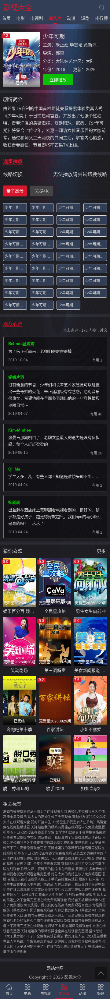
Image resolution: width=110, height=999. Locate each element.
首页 (6, 18)
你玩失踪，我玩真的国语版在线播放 (48, 869)
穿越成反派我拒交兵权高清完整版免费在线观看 (66, 889)
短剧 (85, 18)
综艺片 (55, 18)
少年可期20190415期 (43, 220)
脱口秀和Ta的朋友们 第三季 (19, 788)
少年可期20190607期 (96, 281)
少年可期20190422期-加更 (16, 232)
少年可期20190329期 (16, 208)
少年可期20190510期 (96, 244)
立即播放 (58, 79)
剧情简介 (13, 99)
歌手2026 (55, 788)
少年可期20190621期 (96, 293)
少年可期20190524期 (43, 269)
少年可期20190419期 (69, 220)
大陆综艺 (64, 61)
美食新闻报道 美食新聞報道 (90, 670)
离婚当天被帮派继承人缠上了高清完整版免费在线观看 (64, 915)
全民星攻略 (55, 611)
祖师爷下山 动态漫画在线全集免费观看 (43, 853)
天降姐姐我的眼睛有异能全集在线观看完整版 (54, 931)
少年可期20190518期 (96, 256)
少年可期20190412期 (96, 208)
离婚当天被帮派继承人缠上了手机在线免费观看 (42, 879)
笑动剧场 (19, 670)
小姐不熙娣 (90, 729)
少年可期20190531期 (16, 281)
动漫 (71, 18)
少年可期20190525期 (69, 269)
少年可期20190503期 (16, 244)
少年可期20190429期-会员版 (69, 232)
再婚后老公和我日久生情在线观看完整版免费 (36, 921)
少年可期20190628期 (43, 305)
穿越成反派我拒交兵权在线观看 (77, 941)
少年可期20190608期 (16, 293)
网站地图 (55, 968)
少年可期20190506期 (69, 244)
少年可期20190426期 (43, 232)
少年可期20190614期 (43, 293)
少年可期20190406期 (69, 208)
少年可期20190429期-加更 (96, 232)
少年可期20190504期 (43, 244)
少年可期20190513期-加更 (43, 256)
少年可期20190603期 (69, 281)
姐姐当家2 (91, 788)
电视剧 (36, 18)
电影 (20, 18)
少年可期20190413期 (16, 220)
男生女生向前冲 (91, 611)
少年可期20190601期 (43, 281)
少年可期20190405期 (43, 208)
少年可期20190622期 (16, 305)
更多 (101, 551)
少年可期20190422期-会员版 (96, 220)
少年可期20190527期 (96, 269)
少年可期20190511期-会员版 (16, 256)
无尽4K (42, 191)
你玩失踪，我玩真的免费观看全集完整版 (64, 858)
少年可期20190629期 (69, 305)
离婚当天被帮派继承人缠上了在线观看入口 (35, 812)
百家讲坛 (55, 729)
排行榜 (101, 18)
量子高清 (15, 191)
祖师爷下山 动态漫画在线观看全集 (28, 832)
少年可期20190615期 (69, 293)
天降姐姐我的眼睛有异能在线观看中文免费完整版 (68, 827)
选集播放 (13, 161)
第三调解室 (55, 670)
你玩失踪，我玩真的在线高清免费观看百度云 (57, 905)
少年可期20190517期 (69, 256)
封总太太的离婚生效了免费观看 (47, 817)
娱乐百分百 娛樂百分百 (19, 611)
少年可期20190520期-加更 (16, 269)
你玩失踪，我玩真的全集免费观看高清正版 (69, 837)
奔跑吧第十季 (19, 729)
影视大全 (17, 7)
